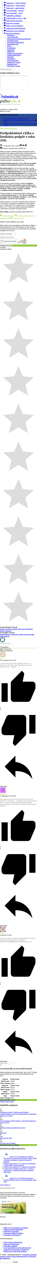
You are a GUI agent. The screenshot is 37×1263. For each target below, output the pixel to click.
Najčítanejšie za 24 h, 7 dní (15, 18)
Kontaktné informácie (12, 1235)
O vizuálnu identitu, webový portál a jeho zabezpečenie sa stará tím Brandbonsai (18, 1256)
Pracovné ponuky (11, 23)
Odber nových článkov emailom (16, 1228)
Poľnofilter (11, 59)
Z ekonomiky (12, 128)
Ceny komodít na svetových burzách (17, 1248)
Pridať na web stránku (7, 1102)
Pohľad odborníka (14, 55)
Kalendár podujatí (10, 1246)
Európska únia (12, 41)
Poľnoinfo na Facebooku (14, 31)
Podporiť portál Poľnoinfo (14, 28)
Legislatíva (11, 48)
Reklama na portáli (11, 1231)
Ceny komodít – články (14, 11)
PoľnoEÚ (10, 57)
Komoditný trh (12, 44)
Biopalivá (11, 35)
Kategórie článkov (12, 33)
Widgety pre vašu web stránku (15, 1251)
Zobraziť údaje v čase (8, 1100)
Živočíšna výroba (13, 66)
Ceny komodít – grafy (13, 13)
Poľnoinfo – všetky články (15, 3)
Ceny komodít (12, 37)
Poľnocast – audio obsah (14, 8)
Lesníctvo (11, 50)
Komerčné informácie (15, 42)
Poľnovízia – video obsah (14, 6)
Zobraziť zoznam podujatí (9, 1145)
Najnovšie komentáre (13, 21)
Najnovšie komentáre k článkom (16, 1250)
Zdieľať (7, 216)
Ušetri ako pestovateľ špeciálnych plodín (16, 118)
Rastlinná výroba (13, 62)
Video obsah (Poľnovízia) (13, 1242)
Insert (15, 1262)
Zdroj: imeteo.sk (5, 1185)
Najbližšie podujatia (12, 16)
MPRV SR (10, 51)
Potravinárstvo (12, 61)
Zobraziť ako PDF (17, 218)
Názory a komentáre (15, 53)
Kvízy (9, 46)
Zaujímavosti (12, 64)
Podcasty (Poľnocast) (11, 1244)
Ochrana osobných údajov (13, 1233)
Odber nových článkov (13, 26)
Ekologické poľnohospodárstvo (19, 39)
